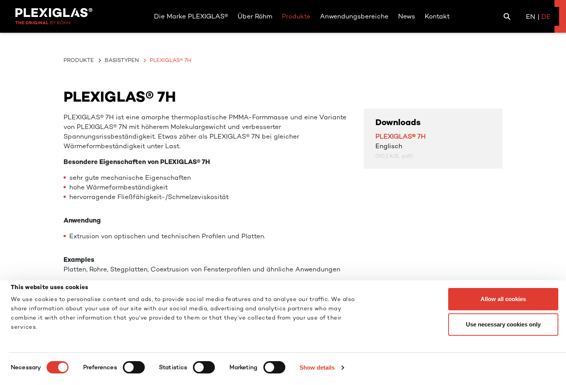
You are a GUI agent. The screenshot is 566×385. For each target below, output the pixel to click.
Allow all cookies (503, 299)
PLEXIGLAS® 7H (400, 136)
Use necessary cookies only (503, 324)
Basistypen (122, 60)
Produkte (79, 60)
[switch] (134, 367)
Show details (317, 367)
